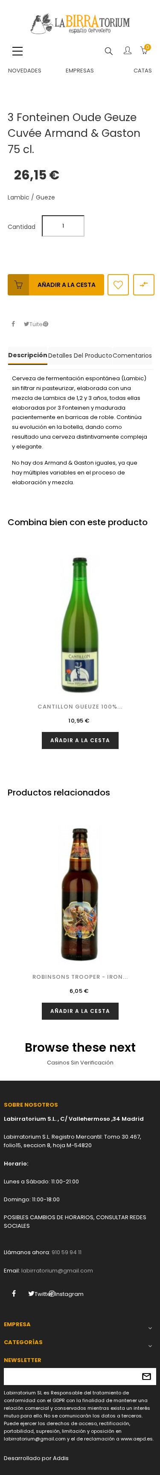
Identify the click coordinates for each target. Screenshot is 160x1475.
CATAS (143, 71)
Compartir (13, 324)
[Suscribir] (146, 1376)
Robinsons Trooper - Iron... (80, 977)
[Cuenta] (127, 51)
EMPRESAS (80, 71)
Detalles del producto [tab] (80, 355)
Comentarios (132, 355)
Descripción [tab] (27, 355)
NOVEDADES (24, 71)
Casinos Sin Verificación (80, 1063)
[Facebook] (13, 1293)
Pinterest (45, 324)
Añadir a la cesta (67, 285)
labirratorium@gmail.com (57, 1271)
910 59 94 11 (66, 1252)
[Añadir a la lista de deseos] (118, 284)
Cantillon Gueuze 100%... (80, 707)
